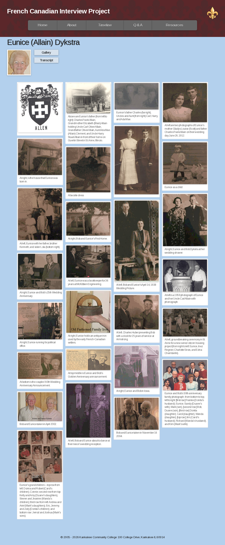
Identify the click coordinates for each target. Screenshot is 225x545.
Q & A (137, 25)
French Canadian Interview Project (58, 11)
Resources (174, 25)
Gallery (46, 52)
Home (42, 25)
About (71, 25)
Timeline (105, 25)
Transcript (46, 60)
